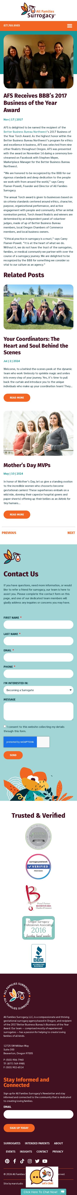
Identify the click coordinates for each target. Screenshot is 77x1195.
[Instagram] (29, 1161)
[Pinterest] (7, 1161)
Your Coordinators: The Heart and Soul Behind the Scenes (36, 346)
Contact (42, 1151)
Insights (26, 1151)
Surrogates (12, 1143)
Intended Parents (37, 1143)
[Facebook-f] (14, 1161)
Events (10, 1151)
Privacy (57, 1151)
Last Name (11, 634)
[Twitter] (37, 1161)
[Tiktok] (22, 1161)
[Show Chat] (62, 1191)
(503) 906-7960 (15, 1059)
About (58, 1143)
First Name (12, 617)
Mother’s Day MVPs (27, 465)
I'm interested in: (16, 683)
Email (8, 650)
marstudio (17, 1183)
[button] (70, 26)
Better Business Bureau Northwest (25, 131)
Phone (8, 666)
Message (9, 699)
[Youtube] (44, 1161)
